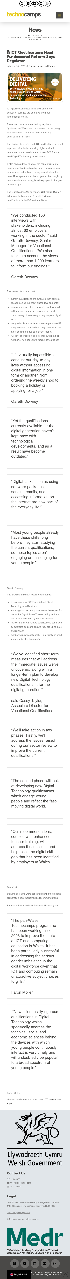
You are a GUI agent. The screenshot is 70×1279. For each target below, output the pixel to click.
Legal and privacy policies (18, 1212)
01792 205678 (13, 1179)
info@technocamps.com (20, 1182)
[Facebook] (22, 3)
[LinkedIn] (35, 3)
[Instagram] (47, 3)
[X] (28, 3)
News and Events (46, 66)
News (33, 66)
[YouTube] (41, 3)
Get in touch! (15, 1186)
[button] (59, 15)
